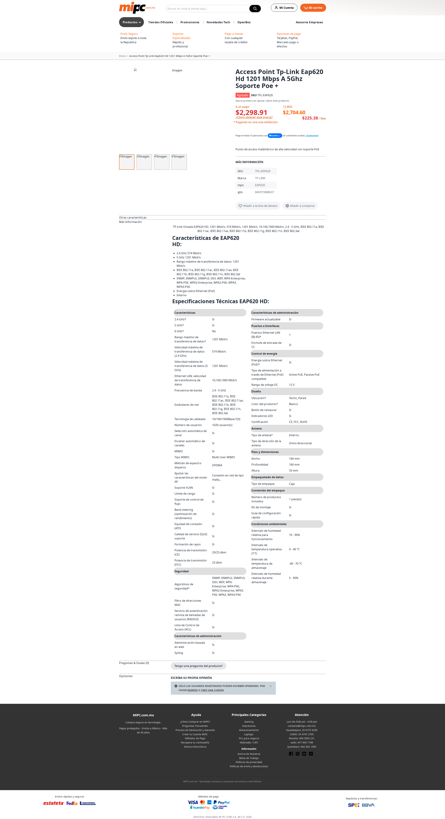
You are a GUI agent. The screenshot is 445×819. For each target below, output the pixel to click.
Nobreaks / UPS (249, 742)
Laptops (249, 734)
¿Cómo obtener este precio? (254, 117)
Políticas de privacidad (249, 762)
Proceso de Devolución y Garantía (195, 730)
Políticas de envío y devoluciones (249, 766)
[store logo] (137, 8)
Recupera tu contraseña (195, 742)
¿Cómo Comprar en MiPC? (195, 721)
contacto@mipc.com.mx (302, 725)
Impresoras (249, 725)
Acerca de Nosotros (249, 753)
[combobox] (213, 8)
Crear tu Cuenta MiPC (195, 734)
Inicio (122, 56)
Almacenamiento (249, 730)
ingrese (192, 690)
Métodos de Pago (195, 738)
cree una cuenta (212, 690)
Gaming (249, 721)
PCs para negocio (249, 738)
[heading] (145, 217)
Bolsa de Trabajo (249, 758)
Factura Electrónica (195, 746)
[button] (176, 110)
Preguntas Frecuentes (195, 725)
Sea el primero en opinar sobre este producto (262, 100)
